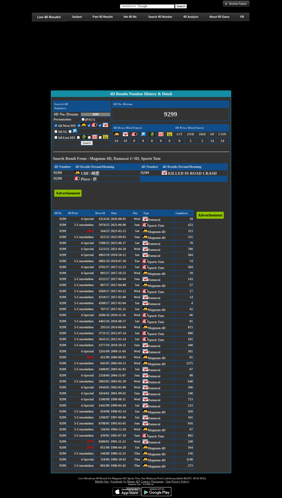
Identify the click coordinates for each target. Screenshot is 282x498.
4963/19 (104, 255)
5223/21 (104, 249)
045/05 (104, 363)
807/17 (104, 285)
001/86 (104, 465)
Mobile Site (102, 481)
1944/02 (104, 387)
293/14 (104, 327)
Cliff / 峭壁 (89, 173)
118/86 (105, 459)
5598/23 (104, 243)
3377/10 (104, 345)
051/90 (104, 447)
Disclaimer (157, 481)
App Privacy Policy (177, 481)
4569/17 (104, 291)
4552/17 (104, 279)
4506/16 (104, 315)
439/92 (104, 435)
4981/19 (104, 261)
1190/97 (104, 417)
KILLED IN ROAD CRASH (192, 173)
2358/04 (104, 375)
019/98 (104, 411)
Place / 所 (88, 179)
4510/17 (104, 297)
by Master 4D (131, 481)
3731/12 (104, 333)
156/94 (104, 429)
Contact (145, 481)
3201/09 (104, 351)
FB (242, 16)
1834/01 (104, 393)
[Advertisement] (141, 57)
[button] (236, 4)
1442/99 (104, 405)
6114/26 (104, 219)
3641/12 (104, 339)
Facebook (116, 481)
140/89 (104, 453)
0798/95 (104, 423)
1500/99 (104, 399)
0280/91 (104, 441)
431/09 (104, 357)
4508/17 (104, 303)
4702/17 (104, 267)
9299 (58, 173)
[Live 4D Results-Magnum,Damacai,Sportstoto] (32, 6)
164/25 (104, 231)
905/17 (104, 273)
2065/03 (104, 381)
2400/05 (104, 369)
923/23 (104, 237)
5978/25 (104, 225)
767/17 (104, 309)
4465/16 (104, 321)
